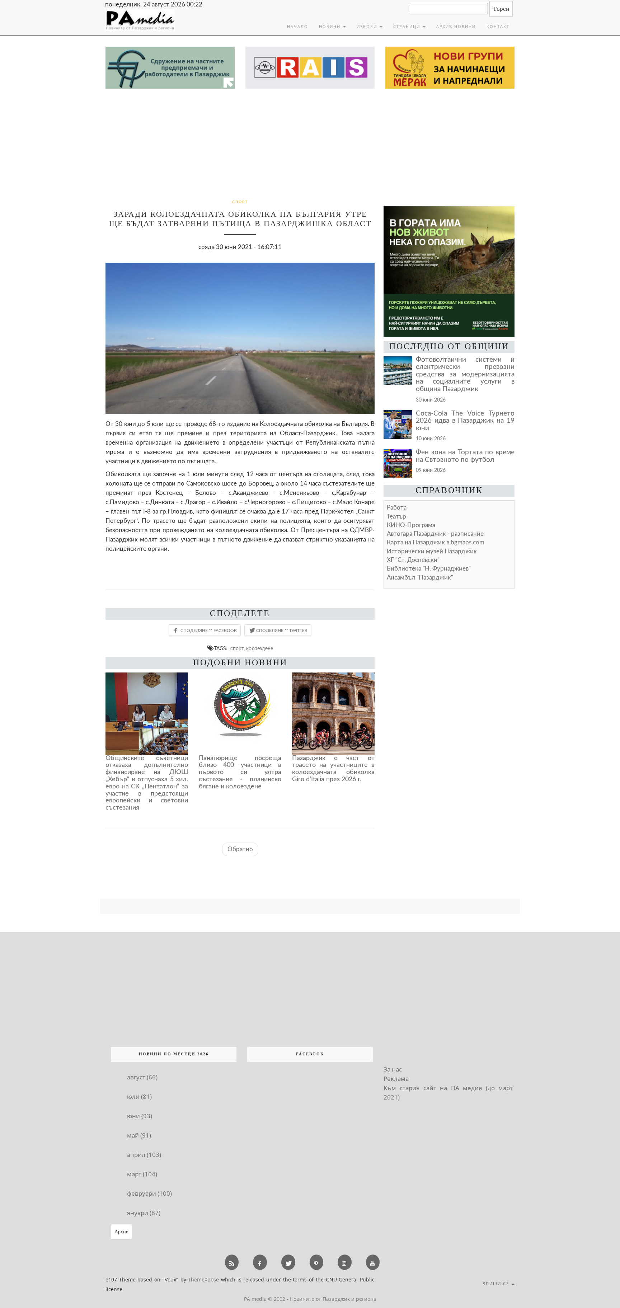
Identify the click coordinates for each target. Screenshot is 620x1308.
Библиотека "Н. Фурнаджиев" (429, 569)
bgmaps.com (435, 542)
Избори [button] (368, 26)
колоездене (259, 648)
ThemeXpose (203, 1279)
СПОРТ (240, 202)
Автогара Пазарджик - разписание (435, 534)
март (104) (142, 1174)
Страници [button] (407, 26)
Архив (121, 1231)
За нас (393, 1069)
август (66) (142, 1077)
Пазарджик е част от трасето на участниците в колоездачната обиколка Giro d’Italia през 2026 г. (333, 769)
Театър (396, 517)
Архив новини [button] (456, 26)
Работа (397, 508)
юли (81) (139, 1096)
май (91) (139, 1135)
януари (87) (143, 1213)
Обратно (240, 849)
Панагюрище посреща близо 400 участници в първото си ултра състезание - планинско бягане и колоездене (240, 772)
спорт (237, 648)
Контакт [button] (498, 26)
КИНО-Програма (411, 525)
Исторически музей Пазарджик (432, 551)
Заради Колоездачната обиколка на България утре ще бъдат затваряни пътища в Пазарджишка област (240, 219)
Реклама (396, 1078)
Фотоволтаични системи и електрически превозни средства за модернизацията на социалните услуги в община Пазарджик (465, 374)
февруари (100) (149, 1193)
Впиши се (497, 1283)
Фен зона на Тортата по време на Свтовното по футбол (465, 456)
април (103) (144, 1154)
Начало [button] (297, 26)
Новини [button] (330, 26)
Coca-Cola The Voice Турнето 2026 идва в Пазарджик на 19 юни (465, 421)
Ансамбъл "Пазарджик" (420, 578)
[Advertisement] (310, 142)
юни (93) (139, 1116)
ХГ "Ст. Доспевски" (413, 560)
